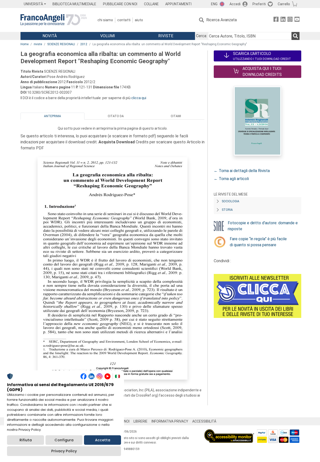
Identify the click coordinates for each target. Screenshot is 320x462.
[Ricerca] (296, 36)
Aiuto (139, 20)
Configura (64, 440)
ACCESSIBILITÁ (204, 421)
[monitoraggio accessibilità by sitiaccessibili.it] (229, 432)
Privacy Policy (64, 451)
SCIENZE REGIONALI (61, 44)
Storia (227, 210)
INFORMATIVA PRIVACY (170, 421)
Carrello (284, 4)
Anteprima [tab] (52, 116)
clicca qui (138, 98)
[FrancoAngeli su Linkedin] (283, 20)
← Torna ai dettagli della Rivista (242, 170)
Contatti (123, 20)
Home (24, 44)
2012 (83, 44)
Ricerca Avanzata (221, 19)
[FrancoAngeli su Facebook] (276, 20)
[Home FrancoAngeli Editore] (53, 19)
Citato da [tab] (116, 116)
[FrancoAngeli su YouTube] (297, 20)
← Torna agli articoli (231, 178)
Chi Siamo (105, 20)
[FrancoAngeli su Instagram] (290, 20)
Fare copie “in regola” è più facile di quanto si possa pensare (258, 241)
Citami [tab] (176, 116)
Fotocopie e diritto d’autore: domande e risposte (263, 226)
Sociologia (230, 201)
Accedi (235, 4)
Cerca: (201, 35)
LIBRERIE (141, 421)
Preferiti (259, 4)
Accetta (102, 440)
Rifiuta (26, 440)
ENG (214, 4)
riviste (38, 44)
